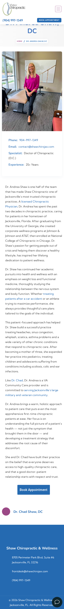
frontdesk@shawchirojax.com (30, 571)
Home (19, 41)
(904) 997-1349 (13, 20)
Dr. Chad (17, 380)
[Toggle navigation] (58, 9)
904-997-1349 (28, 140)
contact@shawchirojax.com (36, 146)
